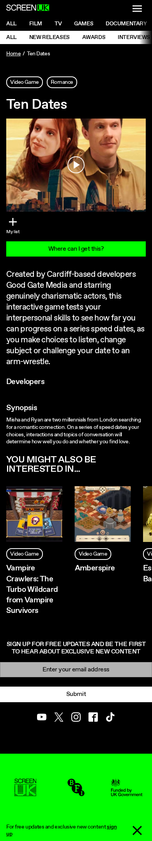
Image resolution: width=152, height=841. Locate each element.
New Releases (49, 37)
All (11, 23)
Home (13, 53)
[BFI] (76, 792)
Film (35, 23)
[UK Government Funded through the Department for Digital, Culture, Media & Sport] (126, 792)
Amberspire (95, 568)
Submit (76, 694)
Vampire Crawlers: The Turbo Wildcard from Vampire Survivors (32, 589)
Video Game (24, 82)
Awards (93, 37)
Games (83, 23)
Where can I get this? (76, 249)
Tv (58, 23)
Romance (62, 82)
